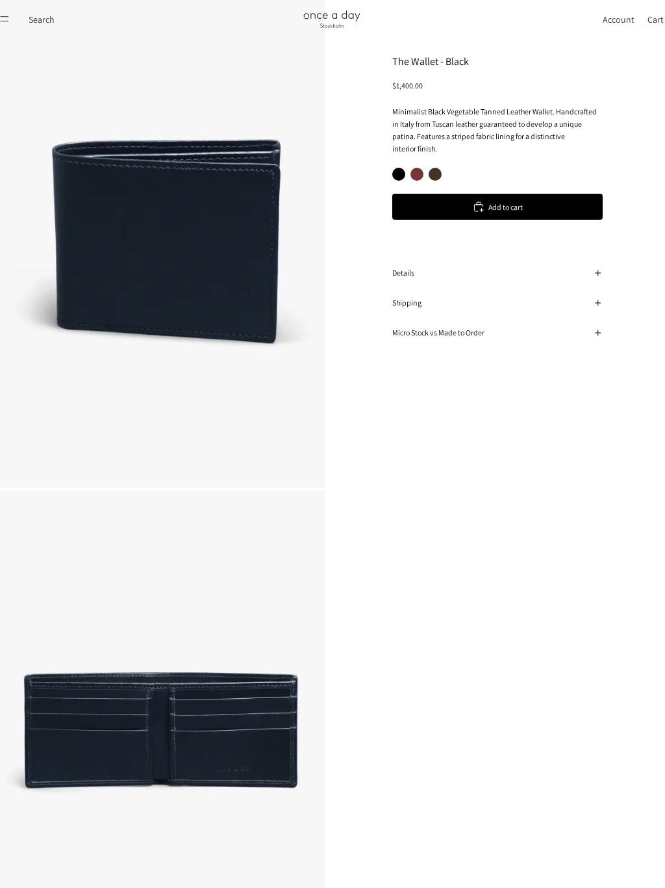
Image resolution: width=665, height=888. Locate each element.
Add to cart (505, 207)
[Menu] (4, 19)
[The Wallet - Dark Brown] (435, 174)
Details (403, 273)
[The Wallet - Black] (398, 174)
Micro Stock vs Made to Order (438, 332)
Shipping (406, 302)
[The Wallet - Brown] (416, 174)
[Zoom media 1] (162, 244)
